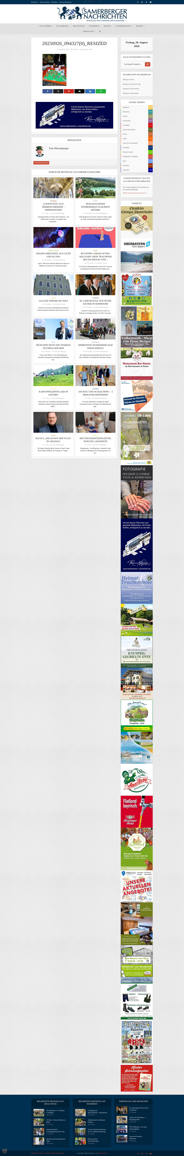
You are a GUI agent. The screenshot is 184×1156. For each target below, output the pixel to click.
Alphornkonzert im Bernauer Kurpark (96, 1121)
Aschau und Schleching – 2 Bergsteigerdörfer (137, 1118)
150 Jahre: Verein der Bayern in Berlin (55, 1121)
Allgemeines (62, 26)
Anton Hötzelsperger (58, 213)
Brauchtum (78, 26)
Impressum (34, 1153)
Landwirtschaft (123, 26)
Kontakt (41, 1153)
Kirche (107, 26)
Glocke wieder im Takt (53, 300)
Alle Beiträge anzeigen (41, 163)
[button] (4, 1151)
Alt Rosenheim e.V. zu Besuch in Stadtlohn (55, 1111)
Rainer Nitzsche (102, 1153)
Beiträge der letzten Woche (131, 89)
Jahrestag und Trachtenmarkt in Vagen (55, 1140)
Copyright (47, 1153)
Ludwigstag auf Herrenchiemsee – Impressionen (53, 206)
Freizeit (139, 26)
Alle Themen (45, 26)
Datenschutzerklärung (57, 1153)
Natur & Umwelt (53, 250)
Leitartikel (95, 298)
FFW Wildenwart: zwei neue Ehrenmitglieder (138, 1128)
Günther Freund (60, 260)
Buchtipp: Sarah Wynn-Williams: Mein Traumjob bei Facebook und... (95, 256)
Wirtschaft (88, 31)
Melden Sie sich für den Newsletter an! (134, 193)
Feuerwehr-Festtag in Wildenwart (135, 1137)
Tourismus (94, 26)
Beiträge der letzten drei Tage (132, 84)
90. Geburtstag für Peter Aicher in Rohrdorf (138, 1109)
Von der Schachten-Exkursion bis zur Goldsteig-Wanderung (97, 1130)
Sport (53, 342)
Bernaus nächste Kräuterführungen (93, 1140)
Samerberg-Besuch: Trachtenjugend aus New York (55, 1130)
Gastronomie (95, 342)
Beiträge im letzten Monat (131, 93)
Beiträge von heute (128, 79)
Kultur (95, 250)
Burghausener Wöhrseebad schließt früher (95, 206)
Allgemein (53, 298)
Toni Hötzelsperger (102, 213)
